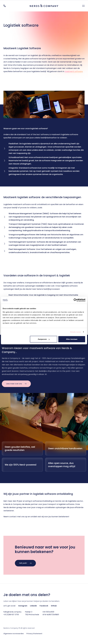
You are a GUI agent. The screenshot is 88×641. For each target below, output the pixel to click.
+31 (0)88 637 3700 (11, 614)
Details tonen (75, 332)
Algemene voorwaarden (13, 633)
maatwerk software (74, 71)
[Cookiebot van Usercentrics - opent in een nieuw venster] (75, 300)
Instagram (22, 606)
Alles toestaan (71, 339)
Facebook (44, 606)
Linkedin (33, 606)
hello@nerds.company (12, 612)
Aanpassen (42, 339)
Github (54, 606)
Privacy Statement (34, 633)
